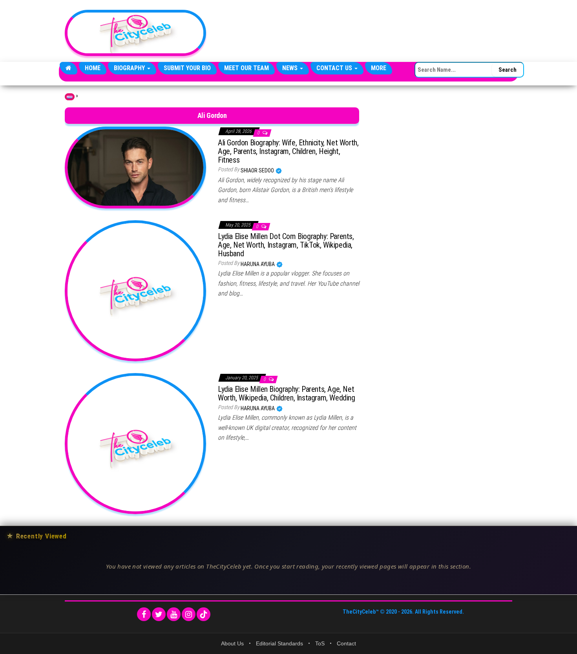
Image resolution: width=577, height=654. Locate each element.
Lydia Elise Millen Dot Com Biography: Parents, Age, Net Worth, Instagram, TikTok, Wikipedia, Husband (286, 245)
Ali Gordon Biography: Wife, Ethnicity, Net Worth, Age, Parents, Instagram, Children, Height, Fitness (288, 151)
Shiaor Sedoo (258, 170)
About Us (232, 643)
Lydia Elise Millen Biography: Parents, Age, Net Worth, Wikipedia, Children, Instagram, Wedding (286, 393)
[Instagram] (188, 614)
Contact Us (335, 68)
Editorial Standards (279, 643)
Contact (346, 643)
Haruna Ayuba (258, 264)
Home (92, 68)
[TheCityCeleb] (68, 68)
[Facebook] (144, 614)
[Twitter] (159, 614)
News (290, 68)
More (378, 68)
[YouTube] (174, 614)
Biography (130, 68)
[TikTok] (203, 614)
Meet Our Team (246, 68)
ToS (320, 643)
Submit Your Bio (187, 68)
